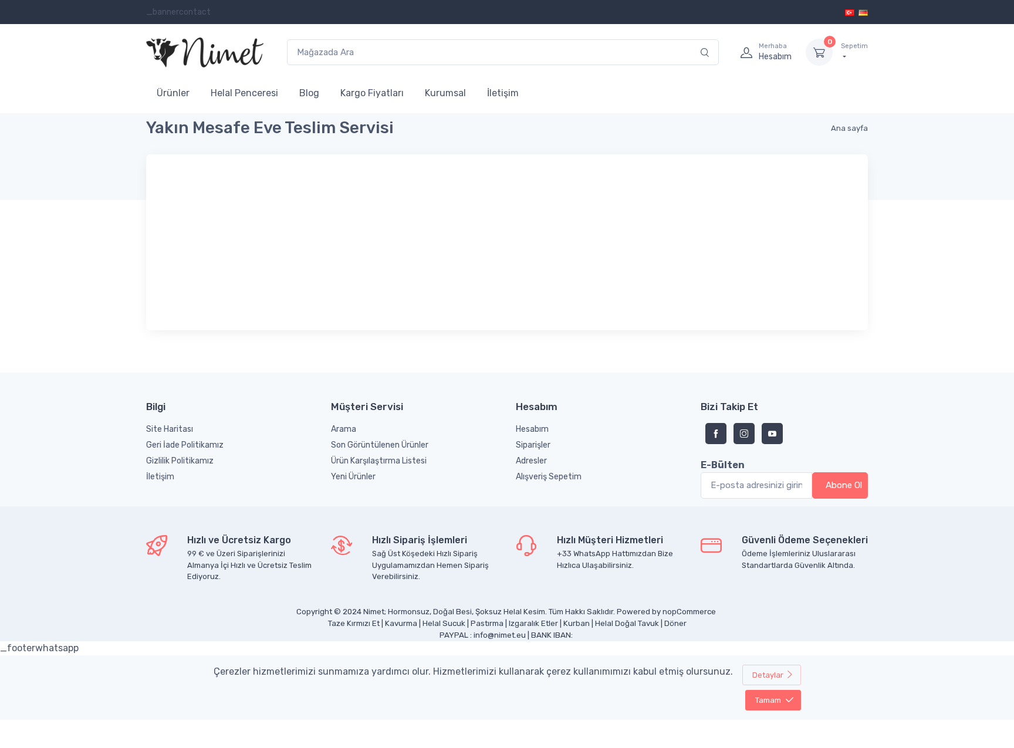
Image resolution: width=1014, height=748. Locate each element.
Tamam (768, 700)
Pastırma (487, 623)
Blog (309, 93)
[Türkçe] (850, 12)
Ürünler (173, 93)
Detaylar (767, 675)
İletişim (503, 93)
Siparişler (533, 445)
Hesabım (532, 429)
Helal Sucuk (443, 623)
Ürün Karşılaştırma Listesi (379, 461)
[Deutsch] (863, 12)
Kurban (576, 623)
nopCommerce (689, 611)
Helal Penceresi (244, 93)
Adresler (531, 461)
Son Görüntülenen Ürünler (379, 445)
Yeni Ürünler (353, 477)
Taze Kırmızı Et (354, 623)
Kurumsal (445, 93)
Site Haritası (169, 429)
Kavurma (401, 623)
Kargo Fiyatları (372, 93)
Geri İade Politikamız (185, 445)
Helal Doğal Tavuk (627, 623)
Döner (675, 623)
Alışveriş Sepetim (549, 477)
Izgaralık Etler (533, 623)
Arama (343, 429)
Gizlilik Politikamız (180, 461)
